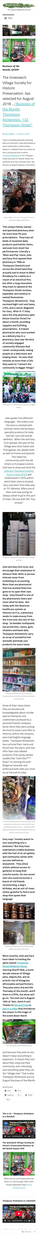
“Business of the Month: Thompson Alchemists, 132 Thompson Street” (19, 114)
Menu (10, 18)
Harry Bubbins (10, 133)
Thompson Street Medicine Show (15, 964)
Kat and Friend (22, 1005)
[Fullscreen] (33, 1136)
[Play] (5, 1136)
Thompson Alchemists (11, 155)
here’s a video (10, 1008)
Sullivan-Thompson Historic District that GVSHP (19, 472)
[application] (19, 1129)
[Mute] (29, 1136)
